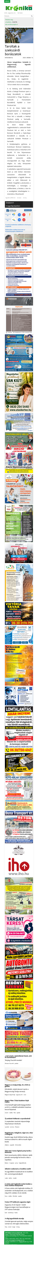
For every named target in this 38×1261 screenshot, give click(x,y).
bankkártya (11, 1212)
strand (9, 1227)
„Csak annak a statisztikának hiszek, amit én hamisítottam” (18, 1056)
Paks (15, 1112)
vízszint (6, 1112)
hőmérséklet (18, 1145)
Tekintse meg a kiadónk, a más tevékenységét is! (11, 22)
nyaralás (7, 1127)
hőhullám (15, 1196)
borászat (19, 197)
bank (6, 1212)
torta (25, 1094)
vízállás (11, 1112)
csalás (6, 1178)
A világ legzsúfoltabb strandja (14, 1218)
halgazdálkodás (22, 1163)
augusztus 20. (19, 1094)
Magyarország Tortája (10, 1094)
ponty (16, 1163)
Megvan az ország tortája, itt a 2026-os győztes (17, 1085)
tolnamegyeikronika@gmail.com (17, 1240)
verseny (25, 197)
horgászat (11, 1163)
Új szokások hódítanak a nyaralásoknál (17, 1118)
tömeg (17, 1227)
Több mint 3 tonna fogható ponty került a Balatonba (18, 1151)
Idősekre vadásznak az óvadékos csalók (18, 1169)
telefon (10, 1178)
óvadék (15, 1178)
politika (16, 1063)
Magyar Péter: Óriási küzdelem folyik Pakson (17, 1101)
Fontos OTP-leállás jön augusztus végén (17, 1202)
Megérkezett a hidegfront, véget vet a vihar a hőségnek (19, 1133)
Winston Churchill (9, 1063)
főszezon (17, 1127)
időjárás (7, 1145)
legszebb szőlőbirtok (10, 197)
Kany (6, 1227)
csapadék (12, 1145)
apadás (18, 1112)
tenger (13, 1227)
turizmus (12, 1127)
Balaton (6, 1163)
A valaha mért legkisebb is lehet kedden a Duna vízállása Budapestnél (18, 1184)
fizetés (16, 1212)
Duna (6, 1196)
